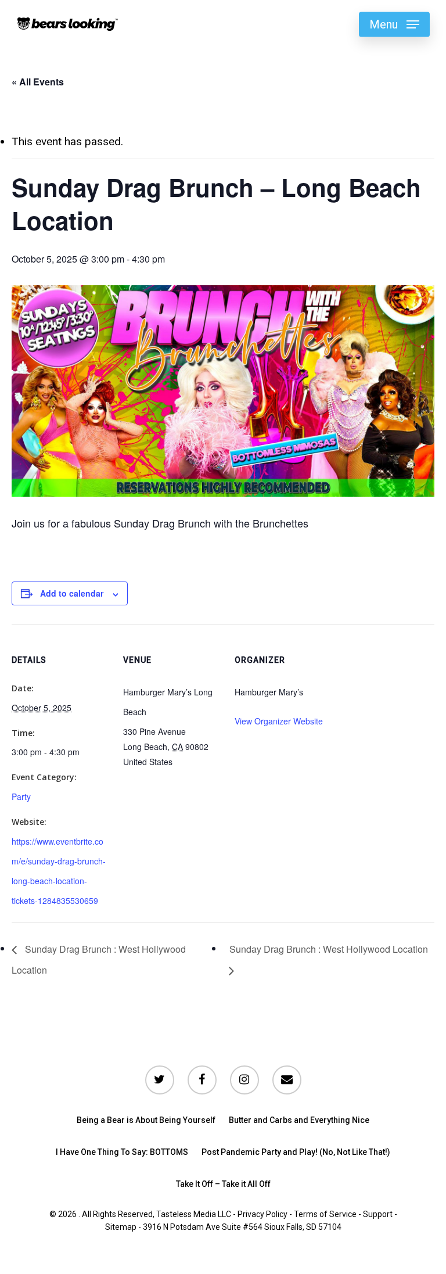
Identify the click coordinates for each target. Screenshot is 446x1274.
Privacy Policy (262, 1214)
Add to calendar (71, 593)
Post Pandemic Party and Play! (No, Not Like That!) (296, 1152)
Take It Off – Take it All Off (223, 1184)
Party (21, 796)
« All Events (38, 81)
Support (378, 1214)
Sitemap (120, 1227)
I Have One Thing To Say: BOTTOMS (122, 1152)
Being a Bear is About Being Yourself (146, 1120)
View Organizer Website (279, 721)
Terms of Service (325, 1214)
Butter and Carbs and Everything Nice (299, 1120)
